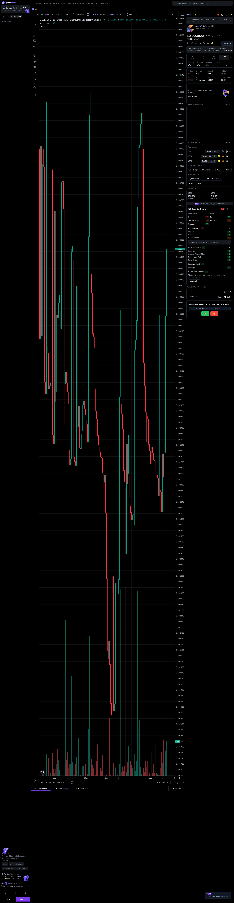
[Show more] (229, 228)
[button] (55, 793)
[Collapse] (27, 3)
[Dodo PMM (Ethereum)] (195, 14)
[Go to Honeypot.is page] (199, 264)
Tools (103, 3)
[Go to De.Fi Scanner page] (200, 247)
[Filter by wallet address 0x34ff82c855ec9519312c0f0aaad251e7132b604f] (170, 875)
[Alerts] (15, 893)
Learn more (227, 51)
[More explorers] (230, 151)
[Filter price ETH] (91, 793)
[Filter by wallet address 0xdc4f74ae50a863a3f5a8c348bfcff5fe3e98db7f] (170, 865)
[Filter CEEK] (128, 793)
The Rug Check (195, 183)
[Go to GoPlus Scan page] (199, 228)
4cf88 (165, 814)
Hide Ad (228, 105)
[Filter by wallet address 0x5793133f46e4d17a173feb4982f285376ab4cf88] (170, 813)
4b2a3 (165, 870)
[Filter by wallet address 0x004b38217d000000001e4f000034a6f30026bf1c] (170, 829)
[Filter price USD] (111, 793)
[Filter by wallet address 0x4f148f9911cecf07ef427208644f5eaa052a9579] (170, 798)
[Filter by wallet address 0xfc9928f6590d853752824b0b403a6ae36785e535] (170, 808)
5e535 (165, 809)
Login (8, 899)
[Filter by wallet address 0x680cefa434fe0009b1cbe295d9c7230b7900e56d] (170, 849)
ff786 (166, 881)
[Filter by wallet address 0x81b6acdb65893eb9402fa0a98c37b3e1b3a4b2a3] (170, 870)
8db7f (165, 865)
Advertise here (192, 142)
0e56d (165, 850)
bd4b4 (165, 855)
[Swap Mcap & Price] (187, 39)
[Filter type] (72, 793)
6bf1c (165, 829)
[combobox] (202, 3)
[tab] (41, 788)
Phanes (220, 170)
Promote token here (194, 105)
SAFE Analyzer (207, 170)
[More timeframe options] (231, 57)
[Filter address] (170, 793)
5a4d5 (165, 860)
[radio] (219, 297)
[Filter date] (58, 793)
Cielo (228, 170)
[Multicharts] (5, 893)
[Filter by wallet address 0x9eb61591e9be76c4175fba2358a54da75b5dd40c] (170, 901)
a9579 (165, 798)
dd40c (165, 901)
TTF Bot (205, 179)
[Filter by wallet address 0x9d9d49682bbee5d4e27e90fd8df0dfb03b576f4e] (170, 886)
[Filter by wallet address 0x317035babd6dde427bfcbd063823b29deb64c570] (170, 839)
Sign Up (23, 899)
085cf (165, 834)
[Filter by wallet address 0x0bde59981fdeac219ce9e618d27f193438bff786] (170, 880)
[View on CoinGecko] (212, 43)
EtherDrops (193, 170)
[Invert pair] (212, 26)
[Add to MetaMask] (223, 156)
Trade (225, 43)
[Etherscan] (227, 151)
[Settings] (25, 893)
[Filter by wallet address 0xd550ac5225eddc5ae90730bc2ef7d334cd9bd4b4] (170, 855)
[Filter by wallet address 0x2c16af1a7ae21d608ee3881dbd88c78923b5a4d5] (170, 860)
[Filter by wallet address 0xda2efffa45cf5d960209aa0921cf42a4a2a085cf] (170, 834)
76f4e (165, 886)
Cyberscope (194, 179)
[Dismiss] (28, 7)
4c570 (165, 839)
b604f (165, 876)
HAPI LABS (216, 179)
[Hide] (229, 209)
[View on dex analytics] (223, 151)
